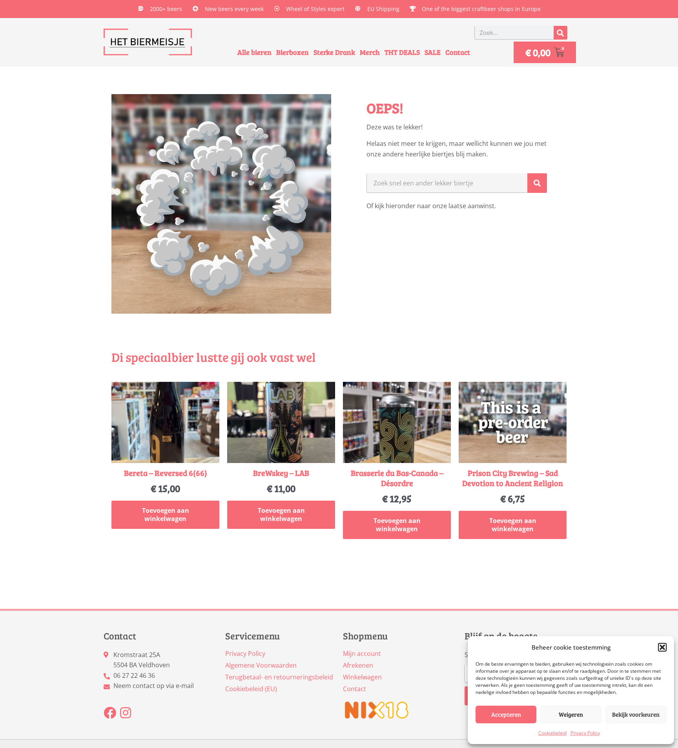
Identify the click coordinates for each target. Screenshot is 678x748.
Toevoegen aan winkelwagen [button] (165, 514)
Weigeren (571, 714)
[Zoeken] (560, 33)
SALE (433, 52)
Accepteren (506, 714)
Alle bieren (254, 52)
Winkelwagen (362, 677)
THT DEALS (402, 52)
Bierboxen (292, 52)
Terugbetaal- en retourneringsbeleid (279, 677)
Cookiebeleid (552, 733)
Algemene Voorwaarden (261, 665)
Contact (457, 52)
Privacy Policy (585, 733)
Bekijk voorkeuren (636, 714)
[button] (662, 647)
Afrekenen (358, 665)
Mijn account (362, 653)
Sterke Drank (334, 52)
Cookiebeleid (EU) (251, 689)
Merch (370, 52)
